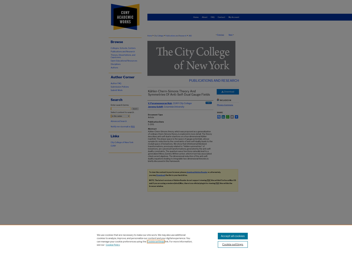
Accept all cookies (233, 236)
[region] (176, 240)
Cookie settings (155, 241)
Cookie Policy (113, 245)
